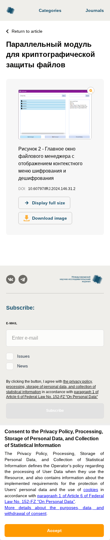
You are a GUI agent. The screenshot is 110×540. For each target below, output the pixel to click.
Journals (95, 10)
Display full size (48, 202)
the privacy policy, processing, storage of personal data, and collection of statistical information (51, 386)
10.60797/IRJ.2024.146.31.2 (51, 189)
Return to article (27, 31)
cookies (90, 489)
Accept (54, 530)
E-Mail (11, 323)
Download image (49, 218)
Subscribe (55, 410)
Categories (50, 10)
